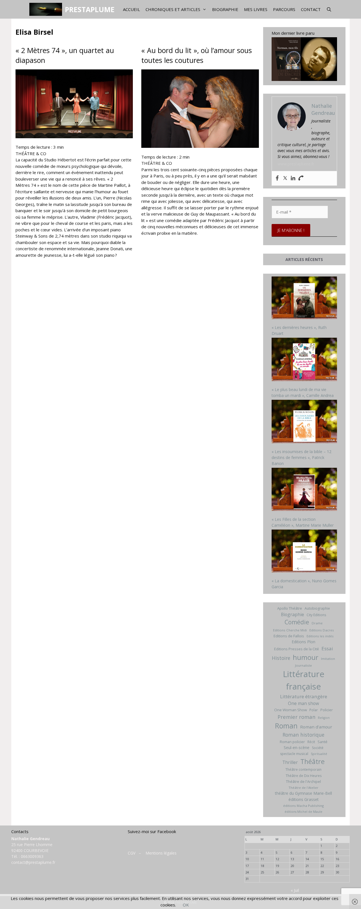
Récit (311, 741)
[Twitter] (285, 178)
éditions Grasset (304, 799)
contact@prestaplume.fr (33, 862)
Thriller (290, 762)
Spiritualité (319, 754)
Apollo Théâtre (289, 608)
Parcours (284, 9)
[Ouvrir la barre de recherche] (328, 9)
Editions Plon (303, 641)
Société (317, 747)
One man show (303, 703)
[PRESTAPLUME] (47, 9)
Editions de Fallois (289, 635)
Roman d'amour (316, 727)
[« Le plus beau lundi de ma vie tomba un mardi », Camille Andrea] (304, 360)
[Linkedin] (293, 178)
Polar (313, 710)
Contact (311, 9)
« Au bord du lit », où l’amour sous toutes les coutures (196, 55)
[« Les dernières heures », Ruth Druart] (304, 298)
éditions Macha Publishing (303, 805)
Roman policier (292, 741)
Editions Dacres (321, 630)
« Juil (295, 890)
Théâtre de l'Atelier (303, 787)
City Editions (316, 614)
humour (305, 657)
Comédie (297, 622)
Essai (327, 648)
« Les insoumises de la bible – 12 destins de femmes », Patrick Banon (301, 457)
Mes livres (255, 9)
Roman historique (303, 734)
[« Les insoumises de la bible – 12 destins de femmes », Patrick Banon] (304, 422)
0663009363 (32, 856)
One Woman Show (290, 709)
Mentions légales (161, 853)
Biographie (225, 9)
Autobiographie (317, 608)
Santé (322, 741)
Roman (286, 725)
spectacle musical (294, 753)
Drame (317, 623)
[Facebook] (277, 178)
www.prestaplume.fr (296, 163)
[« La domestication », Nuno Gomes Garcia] (304, 552)
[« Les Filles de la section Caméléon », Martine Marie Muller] (304, 490)
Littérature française (303, 680)
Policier (326, 709)
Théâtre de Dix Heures (304, 775)
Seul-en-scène (296, 747)
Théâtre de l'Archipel (303, 781)
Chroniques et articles (173, 9)
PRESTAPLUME (90, 9)
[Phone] (300, 178)
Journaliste (303, 665)
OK (186, 905)
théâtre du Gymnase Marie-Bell (303, 793)
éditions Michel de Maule (303, 812)
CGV (131, 853)
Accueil (131, 9)
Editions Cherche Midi (290, 630)
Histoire (281, 658)
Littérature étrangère (303, 696)
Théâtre (312, 761)
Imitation (328, 658)
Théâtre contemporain (303, 769)
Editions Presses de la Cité (296, 648)
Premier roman (296, 716)
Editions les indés (320, 636)
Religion (324, 718)
